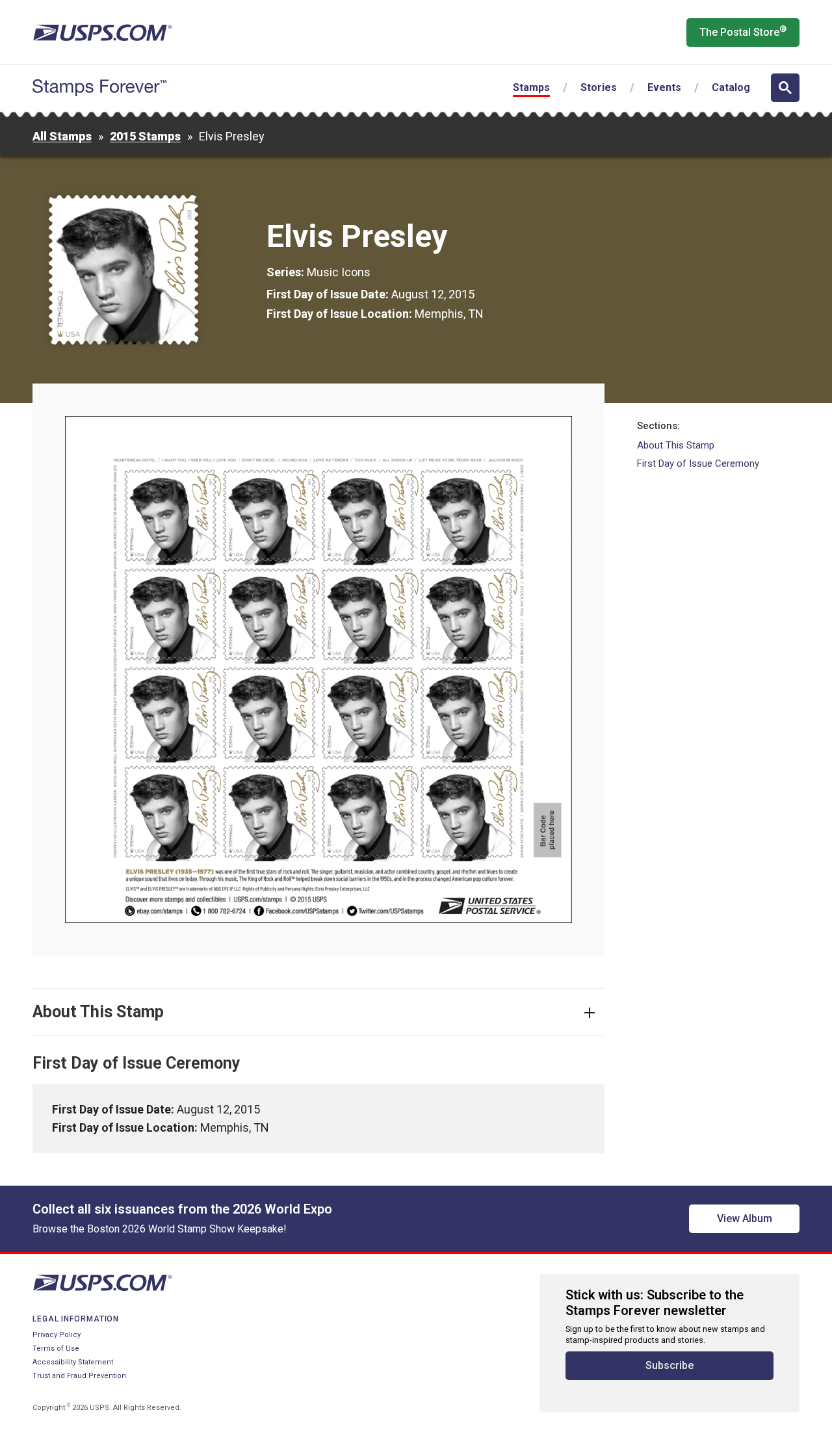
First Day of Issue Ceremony (698, 463)
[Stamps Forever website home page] (99, 87)
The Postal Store (742, 31)
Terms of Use (55, 1348)
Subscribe (669, 1365)
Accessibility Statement (72, 1362)
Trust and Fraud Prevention (79, 1376)
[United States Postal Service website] (102, 32)
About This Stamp (675, 445)
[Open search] (785, 87)
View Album (744, 1218)
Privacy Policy (56, 1335)
